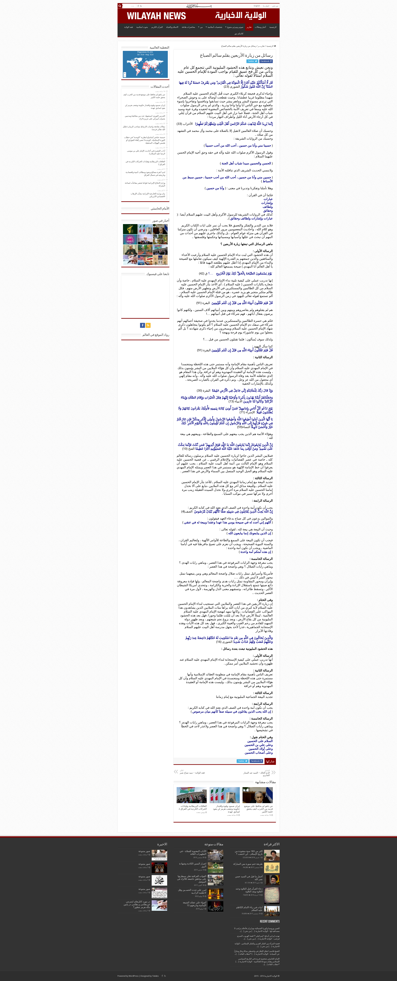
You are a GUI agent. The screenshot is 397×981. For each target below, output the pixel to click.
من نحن (275, 6)
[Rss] (141, 6)
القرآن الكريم (157, 27)
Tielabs (155, 976)
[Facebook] (138, 6)
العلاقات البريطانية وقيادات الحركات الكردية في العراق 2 (193, 807)
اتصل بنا (266, 6)
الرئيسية (273, 27)
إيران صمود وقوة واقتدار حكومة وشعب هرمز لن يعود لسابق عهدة (226, 809)
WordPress (133, 976)
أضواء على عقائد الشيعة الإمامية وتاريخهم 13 (194, 904)
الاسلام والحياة (172, 27)
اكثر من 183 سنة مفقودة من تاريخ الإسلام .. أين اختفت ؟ (249, 852)
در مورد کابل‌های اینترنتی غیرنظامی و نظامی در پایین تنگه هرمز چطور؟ (137, 904)
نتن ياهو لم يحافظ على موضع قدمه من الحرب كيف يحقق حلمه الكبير (258, 809)
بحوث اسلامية (142, 27)
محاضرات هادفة (188, 27)
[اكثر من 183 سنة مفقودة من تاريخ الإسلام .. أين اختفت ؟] (272, 855)
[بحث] (120, 6)
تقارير (249, 27)
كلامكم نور (238, 33)
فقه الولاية (128, 27)
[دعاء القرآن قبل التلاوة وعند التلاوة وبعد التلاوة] (272, 895)
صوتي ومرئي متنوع (235, 27)
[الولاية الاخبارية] (241, 15)
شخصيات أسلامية (215, 27)
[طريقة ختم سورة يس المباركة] (272, 868)
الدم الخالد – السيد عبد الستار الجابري (256, 772)
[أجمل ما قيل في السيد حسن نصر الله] (272, 880)
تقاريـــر (261, 46)
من (201, 27)
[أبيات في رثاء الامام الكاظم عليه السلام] (272, 911)
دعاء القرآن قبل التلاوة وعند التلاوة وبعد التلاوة (249, 890)
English (257, 6)
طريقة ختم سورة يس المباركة (248, 864)
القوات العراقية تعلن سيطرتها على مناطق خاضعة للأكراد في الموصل (191, 879)
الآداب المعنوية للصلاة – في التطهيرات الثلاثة (193, 852)
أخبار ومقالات (260, 27)
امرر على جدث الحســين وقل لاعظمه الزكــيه (192, 891)
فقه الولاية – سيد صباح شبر (192, 771)
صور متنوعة (144, 851)
